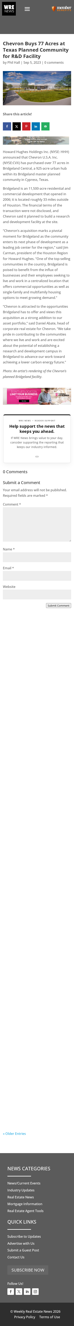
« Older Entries (14, 1133)
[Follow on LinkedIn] (27, 1291)
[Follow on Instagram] (35, 1291)
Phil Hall (13, 62)
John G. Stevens (24, 780)
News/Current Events (23, 1183)
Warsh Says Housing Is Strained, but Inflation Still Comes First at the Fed (37, 1018)
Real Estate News (20, 1197)
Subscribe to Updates (24, 1236)
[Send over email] (45, 126)
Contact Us (15, 1257)
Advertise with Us (21, 1243)
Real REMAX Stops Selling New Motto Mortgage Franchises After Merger (35, 933)
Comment (12, 504)
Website (9, 586)
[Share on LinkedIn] (36, 126)
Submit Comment (58, 605)
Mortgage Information (24, 1204)
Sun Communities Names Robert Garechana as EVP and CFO (34, 853)
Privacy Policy (24, 1317)
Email (8, 568)
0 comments (54, 62)
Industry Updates (21, 1190)
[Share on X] (17, 126)
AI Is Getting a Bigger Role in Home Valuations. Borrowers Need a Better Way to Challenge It (36, 1104)
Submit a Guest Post (23, 1250)
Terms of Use (49, 1317)
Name (9, 549)
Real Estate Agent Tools (25, 1211)
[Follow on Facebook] (10, 1291)
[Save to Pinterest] (26, 126)
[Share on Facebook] (7, 126)
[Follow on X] (19, 1291)
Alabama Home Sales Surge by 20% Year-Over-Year (35, 678)
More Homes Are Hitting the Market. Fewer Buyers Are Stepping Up (33, 764)
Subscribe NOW (28, 1270)
